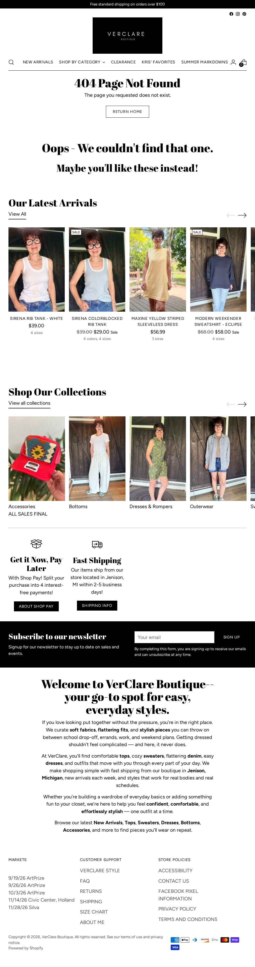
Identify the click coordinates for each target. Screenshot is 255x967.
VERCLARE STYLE (100, 870)
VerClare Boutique (57, 936)
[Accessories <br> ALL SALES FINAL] (36, 458)
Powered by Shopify (25, 948)
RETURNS (91, 891)
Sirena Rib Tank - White (36, 318)
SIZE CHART (94, 912)
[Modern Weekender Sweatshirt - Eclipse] (218, 269)
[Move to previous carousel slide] (231, 215)
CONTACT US (173, 881)
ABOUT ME (92, 922)
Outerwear (201, 506)
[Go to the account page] (233, 62)
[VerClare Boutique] (127, 35)
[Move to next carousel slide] (242, 215)
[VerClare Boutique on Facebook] (231, 14)
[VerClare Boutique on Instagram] (238, 14)
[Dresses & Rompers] (157, 458)
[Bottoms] (97, 458)
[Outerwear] (218, 458)
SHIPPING (91, 902)
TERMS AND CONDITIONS (187, 919)
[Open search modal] (11, 62)
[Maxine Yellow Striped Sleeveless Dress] (157, 269)
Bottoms (78, 506)
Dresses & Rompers (150, 506)
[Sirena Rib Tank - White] (36, 269)
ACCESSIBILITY (175, 870)
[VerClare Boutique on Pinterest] (244, 14)
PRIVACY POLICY (177, 909)
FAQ (85, 881)
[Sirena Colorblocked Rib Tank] (97, 269)
